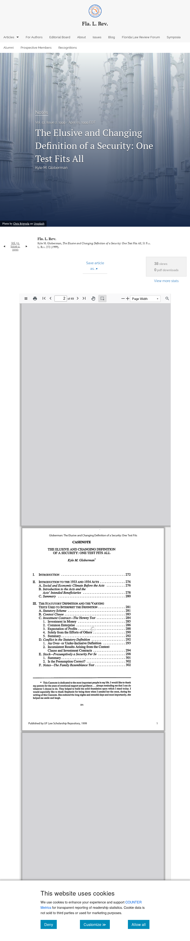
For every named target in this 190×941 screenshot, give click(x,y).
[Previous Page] (50, 298)
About (81, 37)
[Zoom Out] (123, 298)
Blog (111, 37)
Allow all (140, 924)
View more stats (166, 281)
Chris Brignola (21, 223)
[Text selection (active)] (102, 298)
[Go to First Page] (44, 298)
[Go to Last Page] (84, 298)
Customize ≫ (97, 924)
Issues (97, 37)
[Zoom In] (127, 298)
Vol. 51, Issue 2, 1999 (50, 122)
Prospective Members (36, 47)
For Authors (34, 37)
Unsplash (39, 223)
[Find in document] (167, 298)
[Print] (35, 298)
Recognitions (67, 47)
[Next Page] (77, 298)
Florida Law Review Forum (141, 37)
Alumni (8, 47)
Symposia (173, 37)
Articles (8, 37)
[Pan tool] (93, 298)
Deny (50, 924)
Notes (41, 112)
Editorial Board (59, 37)
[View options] (26, 298)
